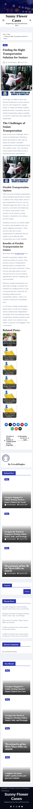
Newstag (25, 788)
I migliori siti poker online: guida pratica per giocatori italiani (15, 775)
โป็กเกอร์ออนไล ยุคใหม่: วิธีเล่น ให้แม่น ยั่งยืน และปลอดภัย (16, 568)
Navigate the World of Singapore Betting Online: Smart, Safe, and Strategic (15, 534)
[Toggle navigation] (3, 20)
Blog (5, 45)
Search (7, 585)
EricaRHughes (12, 62)
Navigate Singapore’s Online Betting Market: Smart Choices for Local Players (15, 501)
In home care (19, 253)
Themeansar (5, 791)
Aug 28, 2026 (23, 504)
